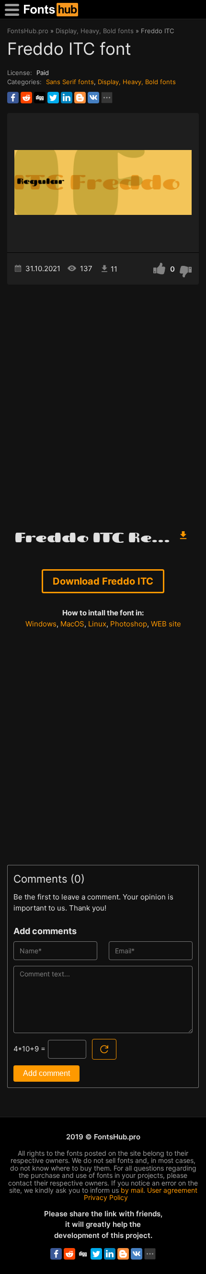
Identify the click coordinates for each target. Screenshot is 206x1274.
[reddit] (26, 97)
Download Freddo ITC (103, 581)
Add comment (46, 1073)
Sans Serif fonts (70, 82)
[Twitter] (53, 97)
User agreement (172, 1190)
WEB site (166, 623)
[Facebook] (13, 97)
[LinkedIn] (66, 97)
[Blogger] (80, 97)
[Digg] (40, 97)
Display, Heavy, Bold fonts (137, 82)
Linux (97, 623)
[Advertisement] (103, 402)
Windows (41, 623)
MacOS (72, 623)
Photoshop (128, 623)
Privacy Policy (106, 1197)
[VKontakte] (93, 97)
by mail (132, 1190)
